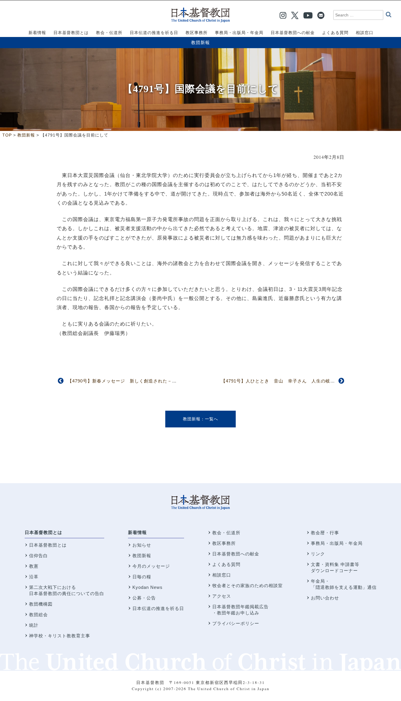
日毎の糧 (141, 576)
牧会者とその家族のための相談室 (247, 585)
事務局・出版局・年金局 (337, 543)
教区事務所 (224, 543)
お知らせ (141, 544)
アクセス (221, 596)
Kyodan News (147, 587)
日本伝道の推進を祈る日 (158, 608)
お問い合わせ (325, 597)
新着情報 (137, 532)
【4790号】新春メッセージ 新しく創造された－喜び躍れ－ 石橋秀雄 (146, 380)
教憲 (33, 566)
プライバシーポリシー (235, 623)
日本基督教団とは (43, 532)
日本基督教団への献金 (235, 553)
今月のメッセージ (151, 566)
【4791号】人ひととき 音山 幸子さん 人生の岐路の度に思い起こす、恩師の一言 (311, 380)
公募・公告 (144, 597)
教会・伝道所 (226, 532)
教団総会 (38, 614)
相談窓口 (221, 574)
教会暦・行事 (325, 532)
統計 (33, 625)
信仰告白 (38, 555)
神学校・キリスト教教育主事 (59, 635)
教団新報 (200, 42)
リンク (318, 553)
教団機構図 (41, 603)
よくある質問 (226, 564)
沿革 (33, 576)
